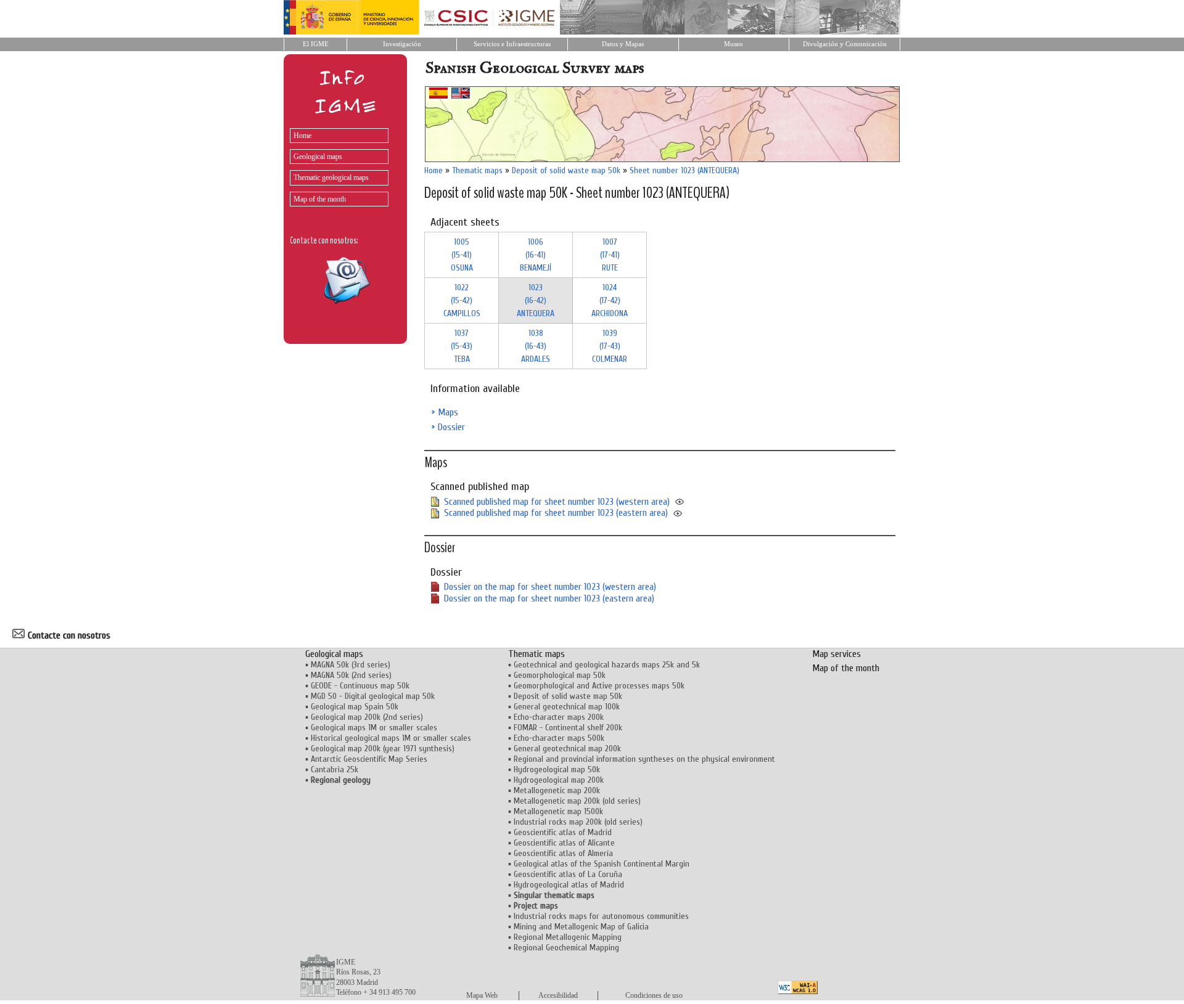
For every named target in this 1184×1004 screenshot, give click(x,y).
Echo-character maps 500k (559, 738)
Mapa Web (482, 995)
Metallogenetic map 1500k (558, 811)
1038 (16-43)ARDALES (535, 346)
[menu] (336, 164)
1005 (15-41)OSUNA (462, 255)
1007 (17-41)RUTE (610, 255)
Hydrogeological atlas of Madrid (569, 885)
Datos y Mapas (623, 44)
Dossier (451, 427)
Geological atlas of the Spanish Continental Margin (601, 864)
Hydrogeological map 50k (557, 769)
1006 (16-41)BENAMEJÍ (535, 255)
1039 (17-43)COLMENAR (609, 346)
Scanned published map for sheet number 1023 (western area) (557, 501)
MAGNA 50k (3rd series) (350, 664)
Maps (448, 412)
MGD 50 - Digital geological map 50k (373, 696)
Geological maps (318, 156)
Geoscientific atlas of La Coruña (568, 874)
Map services (836, 653)
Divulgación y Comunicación (845, 44)
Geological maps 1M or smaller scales (374, 727)
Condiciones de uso (654, 995)
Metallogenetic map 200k (557, 790)
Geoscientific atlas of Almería (563, 853)
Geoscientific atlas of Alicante (564, 843)
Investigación (402, 44)
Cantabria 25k (334, 769)
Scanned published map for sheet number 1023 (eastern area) (556, 512)
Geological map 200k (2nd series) (367, 717)
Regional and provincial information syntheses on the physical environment (644, 759)
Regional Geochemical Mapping (566, 947)
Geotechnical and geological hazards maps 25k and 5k (607, 664)
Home (302, 135)
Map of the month (320, 199)
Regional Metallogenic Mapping (568, 937)
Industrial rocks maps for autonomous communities (601, 916)
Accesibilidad (558, 995)
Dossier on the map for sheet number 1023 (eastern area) (549, 598)
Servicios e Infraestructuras (512, 44)
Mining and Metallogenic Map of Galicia (581, 926)
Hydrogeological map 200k (559, 780)
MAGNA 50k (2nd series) (351, 675)
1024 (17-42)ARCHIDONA (609, 300)
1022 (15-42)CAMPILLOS (461, 300)
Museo (733, 44)
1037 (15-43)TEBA (461, 346)
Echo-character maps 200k (559, 717)
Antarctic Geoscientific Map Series (369, 759)
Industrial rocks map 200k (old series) (578, 822)
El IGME (316, 44)
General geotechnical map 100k (567, 706)
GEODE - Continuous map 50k (360, 685)
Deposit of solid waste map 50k (566, 170)
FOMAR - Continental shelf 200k (568, 727)
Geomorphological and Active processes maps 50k (599, 685)
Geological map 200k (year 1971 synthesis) (382, 748)
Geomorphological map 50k (560, 675)
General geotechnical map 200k (567, 748)
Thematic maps (477, 170)
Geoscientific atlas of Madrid (563, 832)
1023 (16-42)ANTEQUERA (535, 300)
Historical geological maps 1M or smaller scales (391, 738)
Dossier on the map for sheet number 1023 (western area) (550, 586)
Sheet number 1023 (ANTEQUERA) (684, 170)
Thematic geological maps (331, 177)
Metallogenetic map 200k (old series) (577, 801)
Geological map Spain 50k (354, 706)
